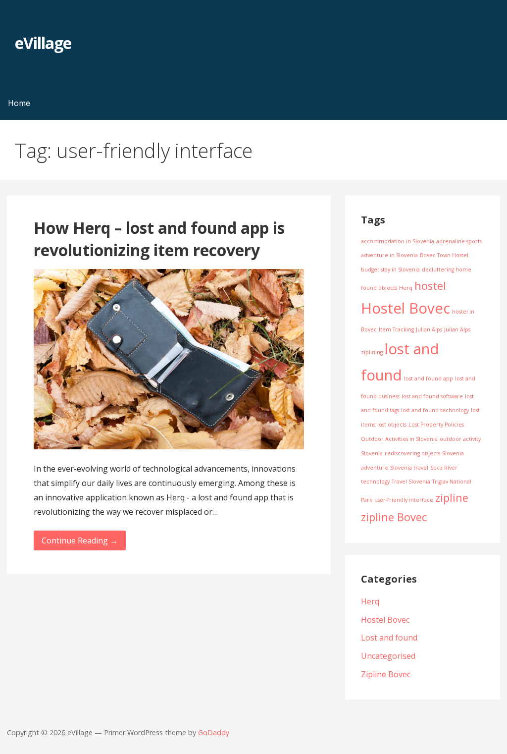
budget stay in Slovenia (390, 269)
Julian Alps (429, 329)
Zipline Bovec (385, 674)
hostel (430, 285)
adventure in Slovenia (389, 255)
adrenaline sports (459, 241)
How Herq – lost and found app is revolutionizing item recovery (159, 239)
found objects (379, 287)
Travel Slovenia (411, 481)
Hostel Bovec (405, 308)
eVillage (43, 43)
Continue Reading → (80, 540)
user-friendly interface (403, 499)
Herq (405, 287)
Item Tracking (396, 329)
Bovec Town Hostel (444, 255)
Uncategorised (388, 655)
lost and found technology (435, 410)
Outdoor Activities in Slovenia (399, 438)
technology (375, 481)
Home (19, 103)
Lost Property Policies (436, 424)
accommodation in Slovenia (397, 241)
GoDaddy (213, 732)
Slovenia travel (409, 467)
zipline (451, 497)
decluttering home (446, 269)
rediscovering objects (412, 453)
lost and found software (432, 396)
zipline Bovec (394, 517)
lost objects (391, 424)
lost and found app (428, 378)
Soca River (443, 467)
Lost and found (389, 637)
